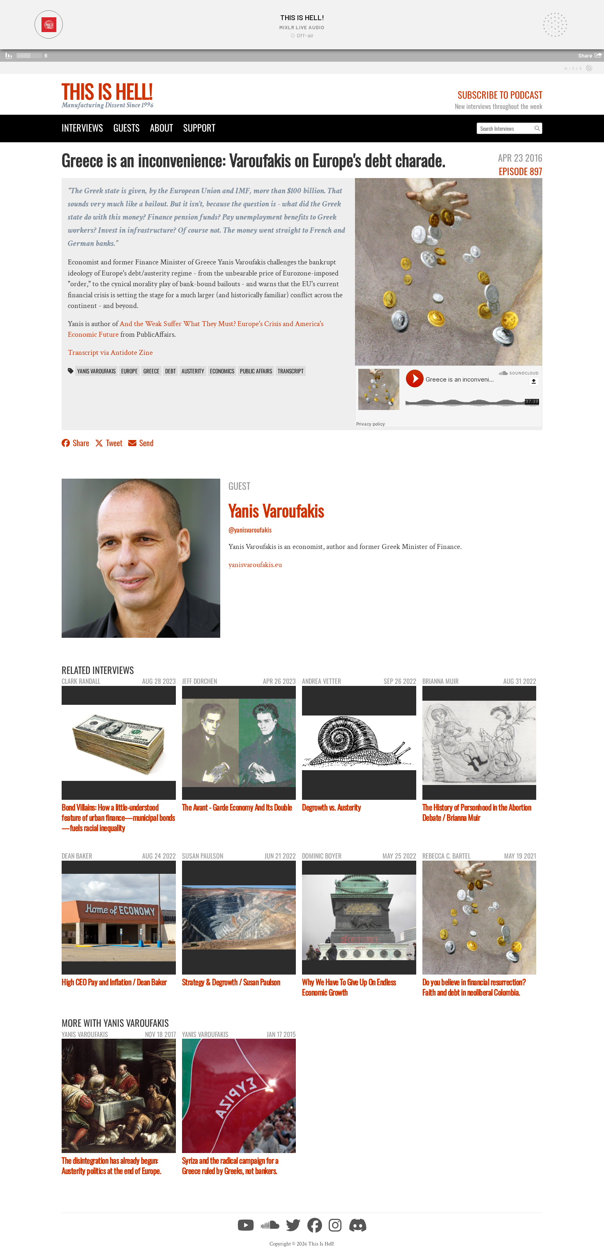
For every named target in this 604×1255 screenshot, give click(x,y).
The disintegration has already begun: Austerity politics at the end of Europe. (111, 1165)
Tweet (114, 443)
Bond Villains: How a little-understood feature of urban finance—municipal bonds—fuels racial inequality (118, 817)
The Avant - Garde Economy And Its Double (237, 807)
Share (81, 443)
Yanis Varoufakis (96, 371)
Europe (129, 371)
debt (170, 371)
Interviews (82, 127)
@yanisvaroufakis (250, 530)
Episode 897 (520, 171)
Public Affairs (256, 371)
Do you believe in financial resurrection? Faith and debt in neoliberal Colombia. (474, 987)
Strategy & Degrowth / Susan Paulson (231, 982)
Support (199, 127)
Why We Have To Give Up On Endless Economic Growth (349, 987)
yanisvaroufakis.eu (255, 565)
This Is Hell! (107, 90)
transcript (291, 371)
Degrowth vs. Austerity (331, 807)
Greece (151, 371)
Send (146, 443)
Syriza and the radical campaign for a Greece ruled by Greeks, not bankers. (230, 1165)
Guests (126, 127)
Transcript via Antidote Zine (110, 352)
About (161, 127)
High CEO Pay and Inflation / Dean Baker (114, 982)
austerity (193, 371)
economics (222, 371)
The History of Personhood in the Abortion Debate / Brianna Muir (476, 812)
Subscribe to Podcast (500, 94)
